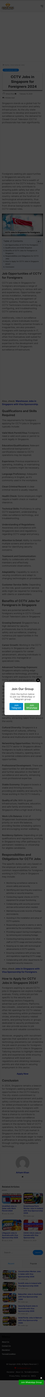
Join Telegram (16, 706)
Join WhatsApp (31, 706)
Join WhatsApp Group (31, 1382)
